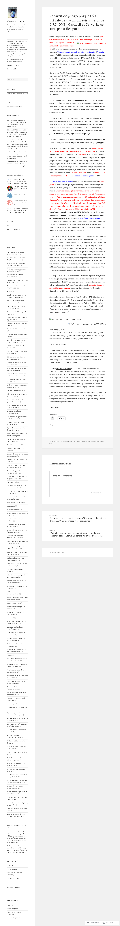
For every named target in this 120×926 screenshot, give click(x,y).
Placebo (9, 655)
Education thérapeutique (15, 390)
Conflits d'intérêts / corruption (16, 329)
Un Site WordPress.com (56, 552)
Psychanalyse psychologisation (17, 707)
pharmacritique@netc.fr (14, 107)
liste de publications (63, 368)
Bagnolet (9, 291)
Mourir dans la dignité (14, 603)
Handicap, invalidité (13, 482)
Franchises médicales (14, 445)
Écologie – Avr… (18, 186)
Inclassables (11, 506)
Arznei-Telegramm (12, 869)
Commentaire (96, 493)
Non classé (10, 618)
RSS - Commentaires (13, 229)
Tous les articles (12, 69)
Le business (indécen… (21, 208)
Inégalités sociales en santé (15, 502)
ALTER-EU (10, 865)
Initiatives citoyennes (13, 509)
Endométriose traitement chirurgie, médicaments (15, 61)
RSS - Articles (11, 226)
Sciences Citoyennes (13, 878)
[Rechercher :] (17, 79)
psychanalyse (11, 704)
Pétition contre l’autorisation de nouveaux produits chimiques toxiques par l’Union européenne (17, 164)
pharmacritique (18, 201)
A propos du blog (13, 65)
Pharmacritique (15, 21)
